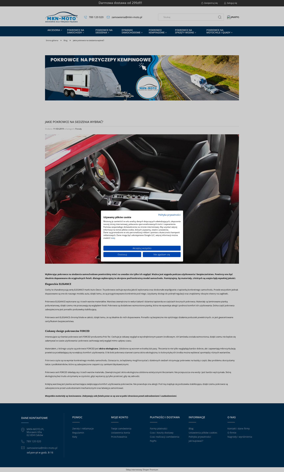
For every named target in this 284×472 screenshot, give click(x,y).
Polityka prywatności (169, 214)
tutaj (113, 238)
